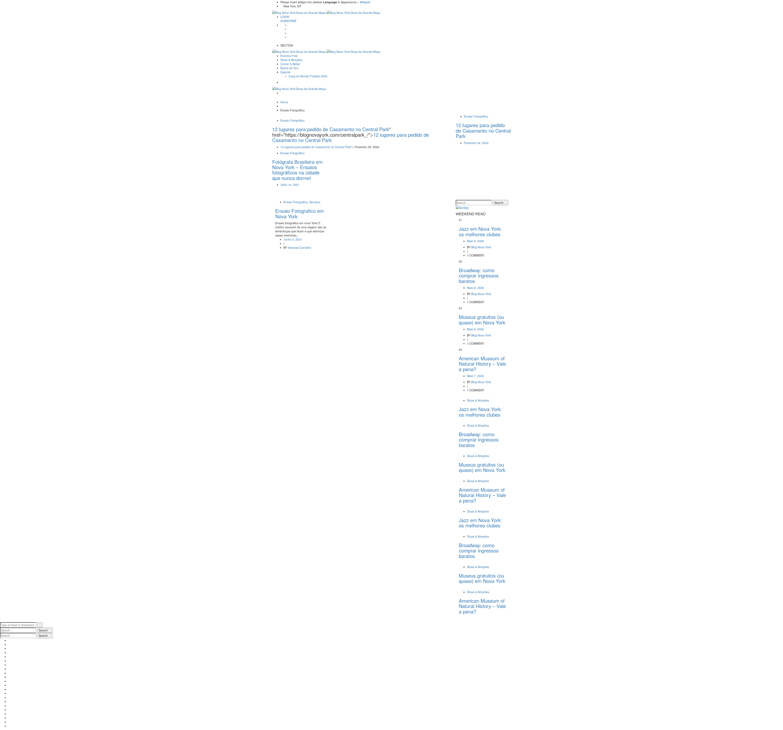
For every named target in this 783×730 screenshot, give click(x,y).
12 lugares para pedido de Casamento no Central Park (315, 147)
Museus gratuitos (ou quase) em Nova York (482, 319)
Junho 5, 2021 (292, 239)
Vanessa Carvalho (299, 247)
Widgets (365, 2)
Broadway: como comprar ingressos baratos (479, 275)
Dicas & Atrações (478, 400)
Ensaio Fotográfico (292, 120)
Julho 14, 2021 (290, 185)
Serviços (314, 202)
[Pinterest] (290, 33)
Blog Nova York (481, 247)
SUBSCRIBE (288, 21)
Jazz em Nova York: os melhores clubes (480, 231)
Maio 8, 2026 (475, 288)
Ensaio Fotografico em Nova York (299, 213)
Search (499, 203)
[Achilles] (462, 207)
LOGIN (284, 17)
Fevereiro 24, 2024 (476, 143)
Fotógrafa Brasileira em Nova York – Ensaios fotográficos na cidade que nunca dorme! (297, 169)
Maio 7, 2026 (475, 376)
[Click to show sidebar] (457, 198)
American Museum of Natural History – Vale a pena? (482, 364)
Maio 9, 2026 (475, 241)
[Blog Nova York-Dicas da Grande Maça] (299, 12)
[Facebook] (290, 25)
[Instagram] (290, 37)
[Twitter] (290, 29)
